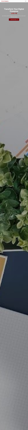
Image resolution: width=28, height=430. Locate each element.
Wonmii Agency (4, 1)
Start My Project (13, 19)
